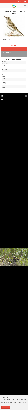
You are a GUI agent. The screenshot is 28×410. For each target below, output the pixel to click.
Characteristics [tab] (7, 52)
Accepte (6, 407)
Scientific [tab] (5, 49)
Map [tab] (4, 55)
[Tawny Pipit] (14, 27)
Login (25, 1)
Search (19, 1)
